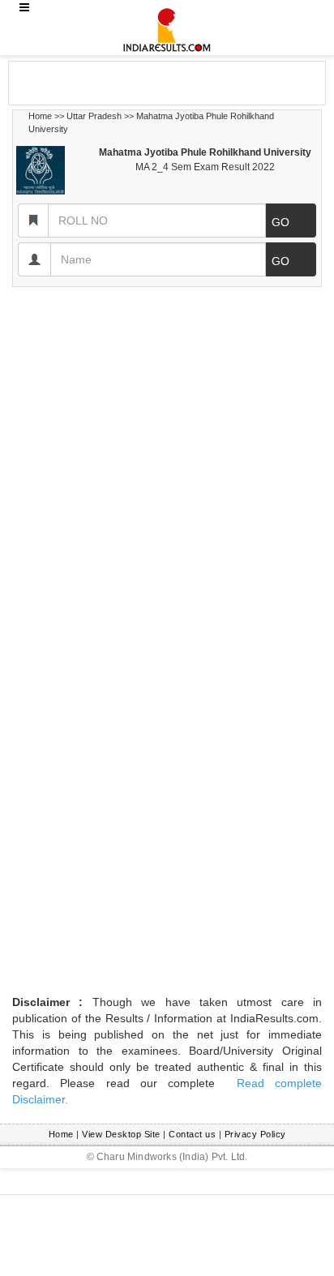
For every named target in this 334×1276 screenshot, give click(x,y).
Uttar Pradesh (94, 116)
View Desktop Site (121, 1134)
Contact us (192, 1134)
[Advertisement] (138, 82)
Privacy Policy (255, 1134)
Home (40, 116)
